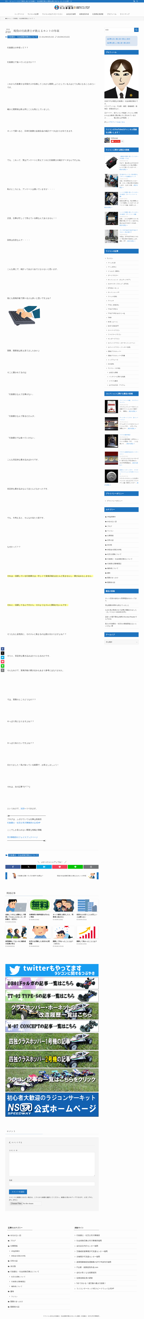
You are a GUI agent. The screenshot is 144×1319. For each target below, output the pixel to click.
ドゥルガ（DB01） (114, 271)
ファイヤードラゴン (114, 334)
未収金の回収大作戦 (114, 550)
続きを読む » (123, 169)
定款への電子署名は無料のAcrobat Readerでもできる (121, 618)
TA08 (109, 317)
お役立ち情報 (113, 372)
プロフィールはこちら (117, 122)
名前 (10, 1180)
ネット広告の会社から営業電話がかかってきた (121, 599)
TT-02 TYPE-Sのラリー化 (116, 313)
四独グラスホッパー (114, 351)
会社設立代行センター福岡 (87, 1246)
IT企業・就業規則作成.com (87, 1267)
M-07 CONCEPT (113, 326)
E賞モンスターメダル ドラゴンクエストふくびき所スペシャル (129, 472)
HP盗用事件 (111, 517)
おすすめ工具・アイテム (117, 385)
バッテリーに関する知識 (117, 376)
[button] (13, 867)
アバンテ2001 (112, 296)
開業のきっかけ (112, 578)
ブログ (109, 526)
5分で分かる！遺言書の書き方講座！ (91, 1283)
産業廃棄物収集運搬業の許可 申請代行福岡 (93, 1262)
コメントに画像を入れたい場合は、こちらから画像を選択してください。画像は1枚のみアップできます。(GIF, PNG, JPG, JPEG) (51, 1198)
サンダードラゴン (114, 339)
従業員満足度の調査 (84, 1278)
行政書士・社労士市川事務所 (88, 1235)
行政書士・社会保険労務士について (22, 37)
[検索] (137, 1)
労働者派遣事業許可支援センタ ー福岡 (92, 1251)
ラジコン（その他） (114, 368)
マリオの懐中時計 (125, 434)
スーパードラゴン (114, 330)
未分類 (109, 545)
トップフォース (113, 360)
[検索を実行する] (136, 30)
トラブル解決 (113, 381)
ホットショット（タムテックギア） (119, 279)
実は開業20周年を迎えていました (117, 605)
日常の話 (110, 540)
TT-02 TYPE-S (113, 309)
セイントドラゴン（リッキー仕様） (119, 347)
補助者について (112, 568)
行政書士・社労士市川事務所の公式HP (23, 823)
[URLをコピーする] (91, 867)
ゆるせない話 (112, 521)
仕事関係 (110, 535)
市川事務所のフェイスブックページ (22, 837)
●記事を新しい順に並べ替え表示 (118, 43)
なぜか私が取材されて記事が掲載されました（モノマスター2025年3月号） (121, 611)
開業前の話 (111, 582)
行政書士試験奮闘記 (114, 563)
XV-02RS (111, 364)
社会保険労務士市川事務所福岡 (89, 1241)
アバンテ (111, 301)
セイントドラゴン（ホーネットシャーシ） (122, 343)
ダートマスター (113, 275)
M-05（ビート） (113, 322)
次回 (22, 809)
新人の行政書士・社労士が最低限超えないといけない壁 (121, 625)
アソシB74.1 (112, 267)
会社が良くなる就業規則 (86, 1273)
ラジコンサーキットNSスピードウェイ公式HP (95, 1289)
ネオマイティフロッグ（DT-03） (118, 284)
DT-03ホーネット (113, 288)
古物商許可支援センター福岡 (88, 1257)
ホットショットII (113, 292)
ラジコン (110, 258)
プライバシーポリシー (115, 501)
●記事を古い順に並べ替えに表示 (118, 39)
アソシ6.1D (111, 263)
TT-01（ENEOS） (114, 305)
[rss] (134, 1)
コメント (13, 1150)
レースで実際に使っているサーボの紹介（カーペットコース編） (129, 194)
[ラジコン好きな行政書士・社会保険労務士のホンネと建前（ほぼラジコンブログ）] (72, 7)
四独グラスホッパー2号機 (116, 355)
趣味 (108, 573)
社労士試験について (114, 554)
